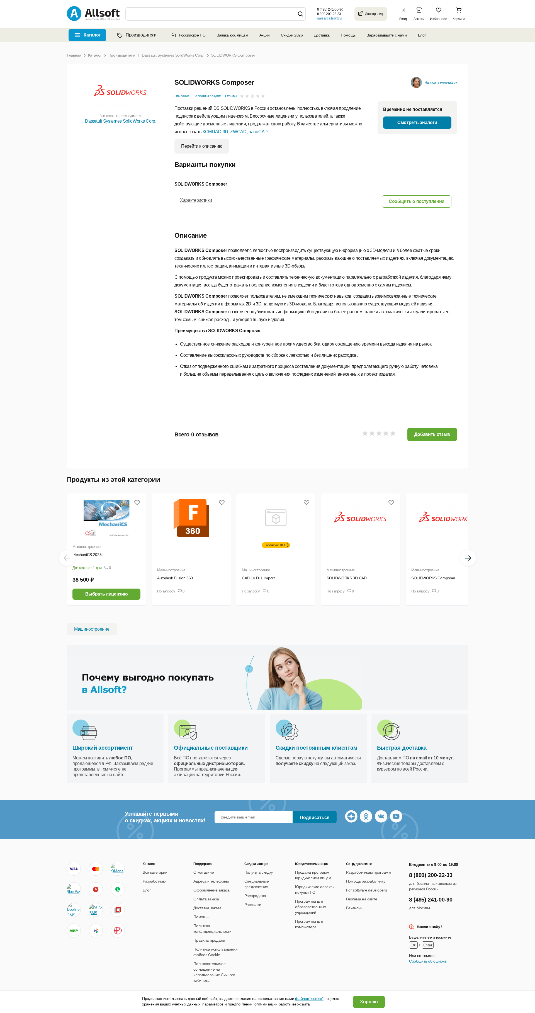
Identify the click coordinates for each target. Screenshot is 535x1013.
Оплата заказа (206, 899)
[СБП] (95, 930)
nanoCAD (258, 131)
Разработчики (155, 881)
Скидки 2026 (292, 35)
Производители (141, 35)
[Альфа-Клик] (95, 889)
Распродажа (255, 895)
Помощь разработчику (365, 881)
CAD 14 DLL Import (258, 578)
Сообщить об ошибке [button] (427, 961)
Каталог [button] (92, 35)
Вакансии (354, 908)
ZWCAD (238, 131)
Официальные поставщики (210, 748)
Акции (264, 35)
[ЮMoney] (117, 869)
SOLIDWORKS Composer (433, 578)
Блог (422, 35)
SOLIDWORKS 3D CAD (347, 578)
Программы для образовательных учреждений (310, 907)
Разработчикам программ (368, 872)
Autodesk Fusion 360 (175, 578)
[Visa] (73, 868)
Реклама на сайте (361, 899)
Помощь (348, 35)
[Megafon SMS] (117, 889)
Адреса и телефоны (211, 881)
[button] (404, 14)
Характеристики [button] (196, 200)
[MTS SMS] (96, 909)
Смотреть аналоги (417, 122)
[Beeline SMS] (74, 910)
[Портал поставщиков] (117, 909)
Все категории (155, 872)
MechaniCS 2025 (87, 554)
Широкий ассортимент (102, 748)
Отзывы (231, 96)
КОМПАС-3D (215, 131)
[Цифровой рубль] (117, 930)
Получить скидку (258, 872)
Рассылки (252, 904)
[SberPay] (74, 889)
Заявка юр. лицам (232, 35)
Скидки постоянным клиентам (317, 748)
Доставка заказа (207, 908)
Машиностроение (86, 547)
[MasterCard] (95, 868)
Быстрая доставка (402, 748)
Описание (181, 96)
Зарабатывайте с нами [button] (387, 35)
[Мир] (73, 930)
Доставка (322, 35)
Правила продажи (209, 940)
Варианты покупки (207, 96)
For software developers (366, 890)
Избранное (438, 19)
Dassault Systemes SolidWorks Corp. (120, 121)
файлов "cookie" (309, 998)
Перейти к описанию (201, 146)
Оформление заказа (211, 890)
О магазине (203, 872)
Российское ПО (192, 35)
